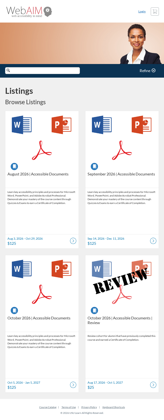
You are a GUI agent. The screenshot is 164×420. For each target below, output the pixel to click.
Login (142, 11)
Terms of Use (69, 407)
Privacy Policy (89, 407)
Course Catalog (47, 407)
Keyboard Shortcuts (113, 407)
